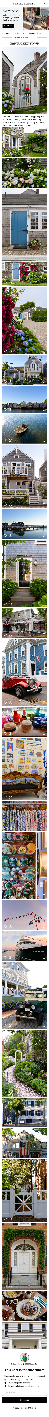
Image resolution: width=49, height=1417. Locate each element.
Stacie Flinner (24, 3)
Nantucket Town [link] (35, 33)
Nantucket (21, 33)
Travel (17, 38)
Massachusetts (8, 33)
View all (8, 26)
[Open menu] (3, 3)
